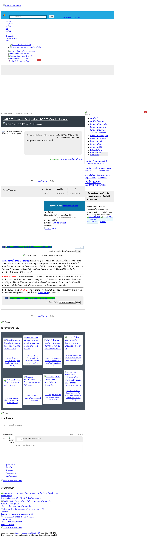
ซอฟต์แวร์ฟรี (102, 162)
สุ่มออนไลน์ (24, 58)
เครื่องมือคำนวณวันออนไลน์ (19, 61)
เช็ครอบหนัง (10, 36)
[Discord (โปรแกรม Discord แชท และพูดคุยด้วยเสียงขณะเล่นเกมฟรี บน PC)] (12, 344)
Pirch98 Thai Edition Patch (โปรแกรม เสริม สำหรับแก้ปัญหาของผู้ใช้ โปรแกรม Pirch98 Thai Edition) (73, 395)
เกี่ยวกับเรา (10, 467)
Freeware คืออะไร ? (71, 159)
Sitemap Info (94, 155)
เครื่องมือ (8, 41)
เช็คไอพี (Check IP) (22, 53)
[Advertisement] (74, 94)
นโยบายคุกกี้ (48, 530)
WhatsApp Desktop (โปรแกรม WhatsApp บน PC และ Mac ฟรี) (12, 400)
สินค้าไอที (9, 34)
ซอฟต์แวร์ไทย (91, 162)
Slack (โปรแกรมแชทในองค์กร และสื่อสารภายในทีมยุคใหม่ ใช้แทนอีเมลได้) (53, 362)
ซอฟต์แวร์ (27, 45)
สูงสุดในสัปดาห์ (91, 176)
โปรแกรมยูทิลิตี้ (96, 147)
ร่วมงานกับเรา (11, 473)
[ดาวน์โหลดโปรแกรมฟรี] (12, 6)
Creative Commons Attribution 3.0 (27, 533)
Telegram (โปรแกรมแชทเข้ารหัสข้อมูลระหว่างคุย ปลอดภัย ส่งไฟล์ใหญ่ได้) (73, 358)
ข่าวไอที (8, 26)
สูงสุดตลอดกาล (104, 176)
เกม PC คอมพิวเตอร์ (98, 133)
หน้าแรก (8, 21)
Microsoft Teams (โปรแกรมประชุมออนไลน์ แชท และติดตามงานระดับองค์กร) (32, 359)
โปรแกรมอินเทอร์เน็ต (22, 113)
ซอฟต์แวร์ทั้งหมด (97, 121)
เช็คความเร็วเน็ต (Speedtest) (25, 51)
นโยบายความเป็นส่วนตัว (31, 530)
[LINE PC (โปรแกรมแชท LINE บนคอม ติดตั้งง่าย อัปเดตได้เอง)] (53, 381)
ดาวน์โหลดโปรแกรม (70, 206)
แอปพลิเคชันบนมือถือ (33, 47)
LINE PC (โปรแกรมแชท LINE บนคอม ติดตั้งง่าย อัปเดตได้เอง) (53, 397)
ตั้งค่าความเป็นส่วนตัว (10, 530)
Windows (54, 228)
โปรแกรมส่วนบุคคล (98, 127)
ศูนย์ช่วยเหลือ (11, 464)
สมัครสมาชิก (66, 17)
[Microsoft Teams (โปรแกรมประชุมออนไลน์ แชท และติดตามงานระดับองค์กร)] (32, 343)
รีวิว (7, 29)
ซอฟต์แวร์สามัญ (92, 169)
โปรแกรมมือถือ (96, 144)
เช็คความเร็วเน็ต (92, 221)
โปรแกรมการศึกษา (98, 139)
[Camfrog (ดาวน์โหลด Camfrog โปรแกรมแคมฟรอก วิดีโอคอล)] (32, 381)
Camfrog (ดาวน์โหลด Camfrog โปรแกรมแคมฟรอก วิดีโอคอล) (33, 398)
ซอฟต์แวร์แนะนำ (105, 169)
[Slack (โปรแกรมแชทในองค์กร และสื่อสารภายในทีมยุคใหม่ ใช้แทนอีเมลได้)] (53, 344)
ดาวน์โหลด (9, 24)
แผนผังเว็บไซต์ (11, 476)
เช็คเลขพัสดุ (29, 56)
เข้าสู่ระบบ (76, 17)
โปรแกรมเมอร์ (96, 141)
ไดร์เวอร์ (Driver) (96, 150)
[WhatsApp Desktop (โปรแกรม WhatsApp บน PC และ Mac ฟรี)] (12, 383)
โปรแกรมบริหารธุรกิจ (99, 136)
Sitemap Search (95, 153)
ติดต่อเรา (9, 470)
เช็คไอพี (103, 222)
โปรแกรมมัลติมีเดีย (97, 130)
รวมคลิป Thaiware (11, 38)
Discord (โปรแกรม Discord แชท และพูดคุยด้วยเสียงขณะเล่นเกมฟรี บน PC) (12, 362)
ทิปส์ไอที (8, 31)
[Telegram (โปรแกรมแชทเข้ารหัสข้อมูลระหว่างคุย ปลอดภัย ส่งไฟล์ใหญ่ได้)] (73, 343)
